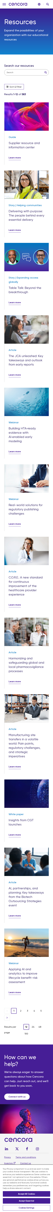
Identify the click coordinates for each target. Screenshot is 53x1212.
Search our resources (19, 65)
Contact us (25, 1163)
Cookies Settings (26, 1208)
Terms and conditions (26, 1157)
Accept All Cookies (26, 1194)
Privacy (7, 1157)
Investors (8, 1163)
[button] (4, 4)
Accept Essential (26, 1201)
